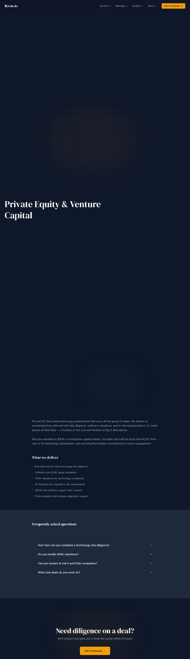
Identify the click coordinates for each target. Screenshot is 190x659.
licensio (11, 6)
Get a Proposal (172, 6)
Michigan (120, 6)
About (151, 6)
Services (104, 6)
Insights (136, 6)
